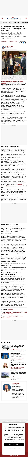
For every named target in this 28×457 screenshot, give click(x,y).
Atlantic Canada (20, 378)
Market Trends (14, 368)
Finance (25, 312)
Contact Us (15, 455)
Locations (16, 22)
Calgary (8, 317)
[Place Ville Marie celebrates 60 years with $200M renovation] (5, 356)
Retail (11, 313)
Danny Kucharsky (14, 357)
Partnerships (10, 41)
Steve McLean (9, 46)
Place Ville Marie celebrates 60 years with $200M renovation (18, 355)
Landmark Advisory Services (9, 81)
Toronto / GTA (16, 316)
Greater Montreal (19, 359)
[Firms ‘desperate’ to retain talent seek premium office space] (5, 365)
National (16, 41)
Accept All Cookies (13, 444)
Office (8, 313)
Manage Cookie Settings (14, 448)
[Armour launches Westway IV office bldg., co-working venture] (5, 375)
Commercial (3, 41)
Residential (21, 421)
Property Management (17, 312)
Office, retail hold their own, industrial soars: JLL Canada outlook (18, 347)
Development (13, 378)
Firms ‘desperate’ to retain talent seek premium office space (18, 364)
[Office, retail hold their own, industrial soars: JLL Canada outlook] (5, 348)
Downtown (13, 359)
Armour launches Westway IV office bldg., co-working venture (19, 374)
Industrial (4, 313)
